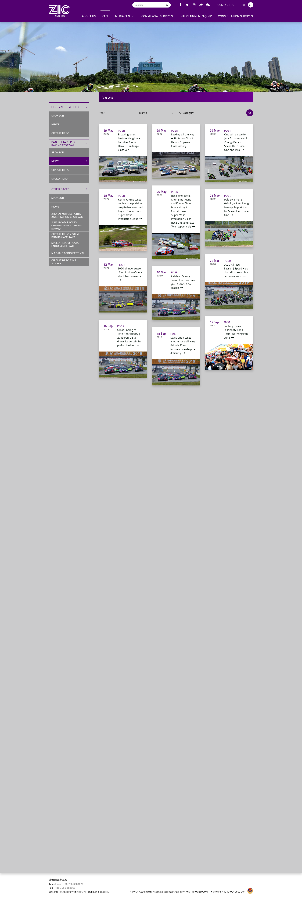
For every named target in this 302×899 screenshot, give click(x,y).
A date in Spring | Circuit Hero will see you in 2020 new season (183, 282)
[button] (88, 16)
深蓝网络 (104, 891)
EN (250, 4)
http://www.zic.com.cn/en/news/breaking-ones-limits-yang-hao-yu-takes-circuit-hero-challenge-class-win (123, 169)
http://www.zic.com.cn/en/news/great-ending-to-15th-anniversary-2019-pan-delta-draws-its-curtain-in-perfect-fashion (123, 365)
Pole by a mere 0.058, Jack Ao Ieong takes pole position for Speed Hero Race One (236, 207)
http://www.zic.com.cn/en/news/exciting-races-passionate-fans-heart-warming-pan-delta (229, 357)
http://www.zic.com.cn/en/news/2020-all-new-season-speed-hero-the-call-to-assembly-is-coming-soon (229, 295)
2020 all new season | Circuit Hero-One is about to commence (130, 272)
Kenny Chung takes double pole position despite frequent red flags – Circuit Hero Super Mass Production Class (130, 209)
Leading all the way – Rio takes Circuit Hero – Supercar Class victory (183, 140)
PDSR (121, 130)
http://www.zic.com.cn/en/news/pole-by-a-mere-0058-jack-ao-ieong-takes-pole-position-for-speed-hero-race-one (229, 234)
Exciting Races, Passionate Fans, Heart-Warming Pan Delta (236, 331)
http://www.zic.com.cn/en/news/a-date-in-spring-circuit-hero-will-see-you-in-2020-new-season (176, 307)
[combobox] (116, 112)
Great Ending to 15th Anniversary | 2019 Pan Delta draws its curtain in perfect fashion (129, 337)
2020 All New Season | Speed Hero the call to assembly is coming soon (236, 270)
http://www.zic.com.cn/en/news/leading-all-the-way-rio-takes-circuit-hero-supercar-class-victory (176, 165)
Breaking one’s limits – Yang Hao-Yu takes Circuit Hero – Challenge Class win (129, 142)
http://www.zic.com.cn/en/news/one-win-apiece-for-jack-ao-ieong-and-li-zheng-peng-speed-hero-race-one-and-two (229, 169)
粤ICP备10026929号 (197, 891)
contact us (225, 4)
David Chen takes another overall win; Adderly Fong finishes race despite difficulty (182, 345)
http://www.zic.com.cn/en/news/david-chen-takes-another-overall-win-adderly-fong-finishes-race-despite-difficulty (176, 372)
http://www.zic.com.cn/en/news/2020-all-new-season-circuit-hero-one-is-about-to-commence (123, 299)
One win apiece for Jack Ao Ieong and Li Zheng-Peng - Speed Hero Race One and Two (236, 142)
